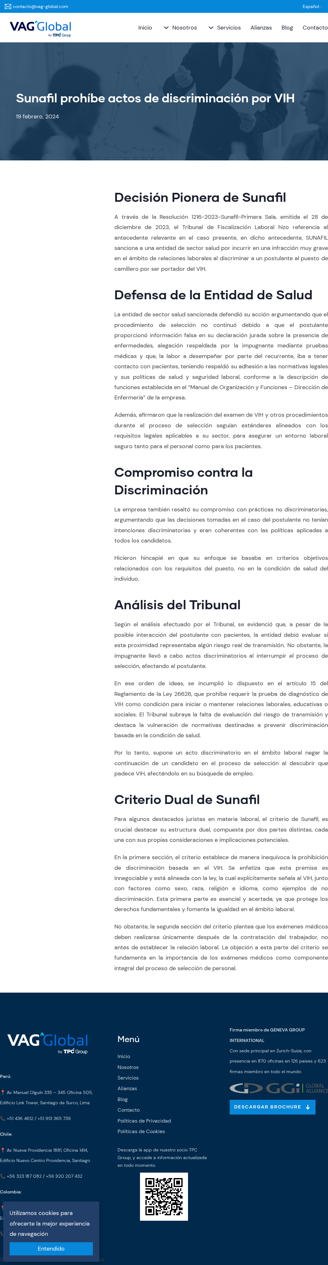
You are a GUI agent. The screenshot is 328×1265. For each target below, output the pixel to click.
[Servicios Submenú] (210, 27)
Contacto (315, 27)
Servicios (229, 27)
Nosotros (184, 27)
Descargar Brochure (267, 1107)
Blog (287, 27)
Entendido (51, 1248)
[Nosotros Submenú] (165, 27)
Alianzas (261, 27)
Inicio (145, 27)
